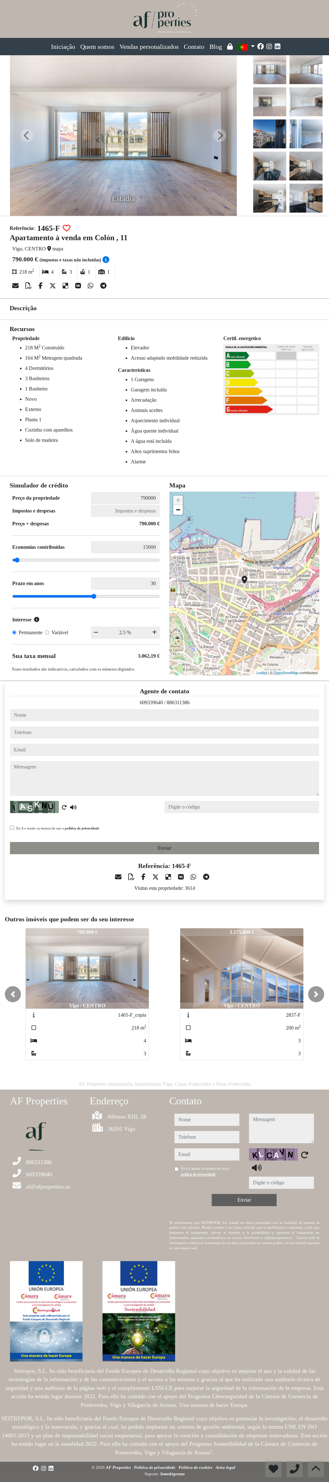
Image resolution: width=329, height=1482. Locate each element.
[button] (13, 994)
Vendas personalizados (149, 46)
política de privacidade (82, 828)
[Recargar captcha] (64, 807)
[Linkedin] (277, 46)
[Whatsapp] (91, 285)
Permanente (30, 632)
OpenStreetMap (285, 672)
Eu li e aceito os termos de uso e (57, 828)
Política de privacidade (155, 1467)
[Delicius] (66, 285)
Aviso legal (226, 1467)
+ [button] (178, 500)
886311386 (178, 702)
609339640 (151, 702)
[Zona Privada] (230, 46)
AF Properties (119, 1467)
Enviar (164, 848)
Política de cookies (196, 1467)
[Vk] (79, 285)
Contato (194, 46)
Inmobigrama (172, 1473)
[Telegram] (103, 285)
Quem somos (97, 46)
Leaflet (261, 672)
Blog (215, 46)
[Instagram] (269, 46)
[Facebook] (260, 46)
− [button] (178, 510)
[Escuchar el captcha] (73, 807)
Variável (59, 632)
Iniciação (63, 46)
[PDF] (29, 285)
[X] (53, 285)
